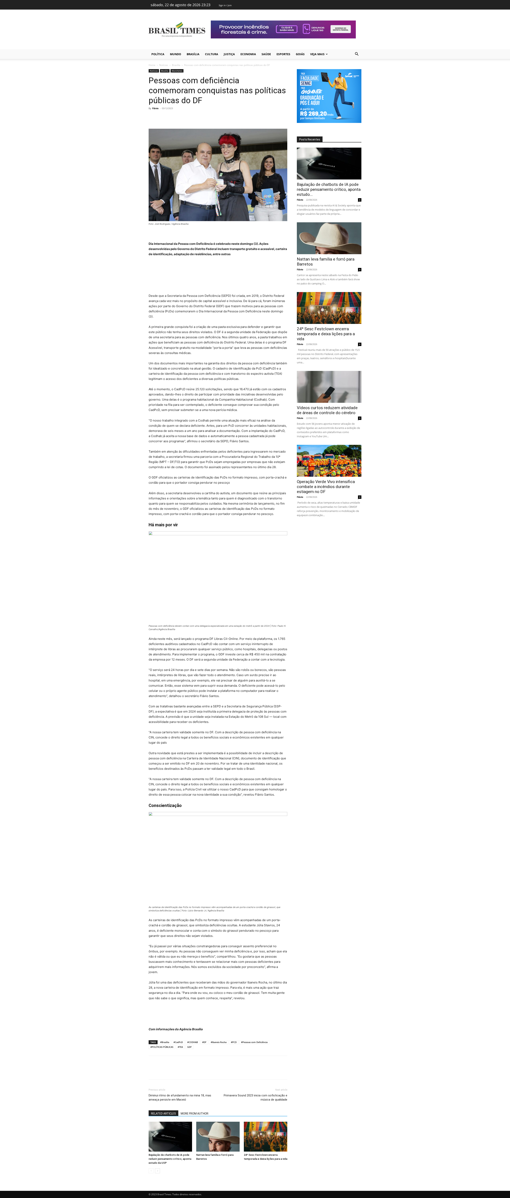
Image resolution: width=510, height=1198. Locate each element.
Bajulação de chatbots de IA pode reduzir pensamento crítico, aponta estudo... (329, 189)
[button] (356, 54)
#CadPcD (178, 1042)
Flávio (155, 108)
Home (152, 65)
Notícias (163, 65)
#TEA (180, 1046)
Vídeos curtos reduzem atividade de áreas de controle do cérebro (327, 410)
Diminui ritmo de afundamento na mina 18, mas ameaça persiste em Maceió (180, 1097)
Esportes (283, 54)
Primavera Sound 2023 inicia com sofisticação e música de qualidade (255, 1097)
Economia (248, 54)
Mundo (175, 54)
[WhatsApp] (180, 117)
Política (157, 54)
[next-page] (157, 1170)
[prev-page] (151, 1170)
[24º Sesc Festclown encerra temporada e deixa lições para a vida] (265, 1137)
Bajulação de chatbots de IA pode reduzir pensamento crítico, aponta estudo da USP (170, 1158)
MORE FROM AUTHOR (194, 1113)
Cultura (211, 54)
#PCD (234, 1042)
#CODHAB (192, 1042)
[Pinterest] (171, 117)
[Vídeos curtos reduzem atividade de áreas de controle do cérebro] (329, 387)
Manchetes (177, 70)
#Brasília (164, 1042)
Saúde (266, 54)
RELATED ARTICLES (163, 1113)
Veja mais (317, 54)
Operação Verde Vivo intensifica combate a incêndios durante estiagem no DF (326, 486)
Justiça (229, 54)
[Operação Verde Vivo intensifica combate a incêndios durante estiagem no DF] (329, 461)
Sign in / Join (225, 5)
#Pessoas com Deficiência (254, 1042)
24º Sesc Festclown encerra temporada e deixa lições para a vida (326, 333)
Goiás (300, 54)
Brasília (193, 54)
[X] (162, 117)
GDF (189, 1046)
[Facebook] (153, 117)
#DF (204, 1042)
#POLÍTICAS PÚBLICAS (161, 1046)
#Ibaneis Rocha (219, 1042)
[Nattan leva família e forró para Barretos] (218, 1137)
